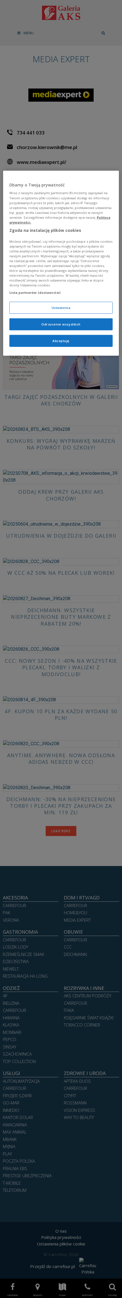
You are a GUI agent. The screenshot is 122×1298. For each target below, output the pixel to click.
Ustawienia (61, 308)
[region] (61, 263)
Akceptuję (61, 341)
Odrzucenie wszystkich (61, 324)
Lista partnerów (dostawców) (34, 292)
